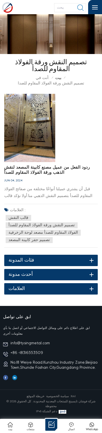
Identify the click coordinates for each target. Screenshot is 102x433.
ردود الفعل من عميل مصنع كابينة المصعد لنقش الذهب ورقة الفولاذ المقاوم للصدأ (47, 170)
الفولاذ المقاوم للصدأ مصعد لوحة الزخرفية (43, 233)
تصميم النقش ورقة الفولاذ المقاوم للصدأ (41, 225)
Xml (73, 396)
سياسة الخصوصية (57, 396)
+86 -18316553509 (26, 353)
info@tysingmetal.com (30, 343)
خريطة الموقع (35, 396)
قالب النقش (18, 218)
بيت (58, 78)
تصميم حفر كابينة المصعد (29, 240)
